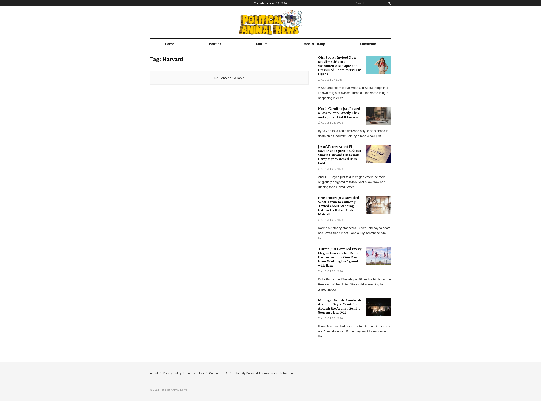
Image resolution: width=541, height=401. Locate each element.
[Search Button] (388, 3)
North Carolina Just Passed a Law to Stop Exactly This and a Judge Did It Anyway (339, 113)
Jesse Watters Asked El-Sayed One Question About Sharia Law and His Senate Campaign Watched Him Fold (339, 155)
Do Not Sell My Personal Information (250, 373)
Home (169, 44)
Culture (262, 44)
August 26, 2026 (331, 122)
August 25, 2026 (331, 271)
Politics (215, 44)
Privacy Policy (172, 373)
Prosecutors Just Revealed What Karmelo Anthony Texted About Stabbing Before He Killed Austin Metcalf (338, 206)
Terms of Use (195, 373)
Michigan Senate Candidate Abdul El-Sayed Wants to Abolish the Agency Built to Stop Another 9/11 (340, 306)
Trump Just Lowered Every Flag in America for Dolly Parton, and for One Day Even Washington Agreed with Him (339, 257)
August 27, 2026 (331, 79)
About (154, 373)
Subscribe (368, 44)
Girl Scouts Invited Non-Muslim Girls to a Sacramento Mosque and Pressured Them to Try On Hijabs (339, 66)
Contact (214, 373)
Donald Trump (313, 44)
